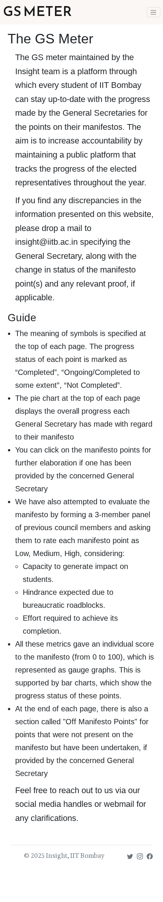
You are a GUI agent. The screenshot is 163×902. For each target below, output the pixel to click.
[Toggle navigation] (153, 12)
